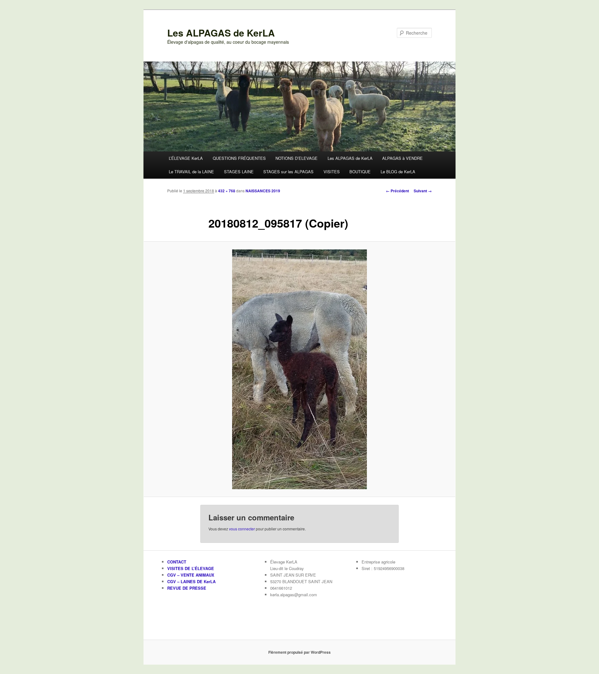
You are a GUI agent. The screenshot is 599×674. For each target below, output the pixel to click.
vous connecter (242, 528)
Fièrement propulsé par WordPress (299, 652)
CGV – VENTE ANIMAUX (190, 575)
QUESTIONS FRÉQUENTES (239, 158)
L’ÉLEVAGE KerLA (186, 158)
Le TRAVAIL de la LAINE (191, 172)
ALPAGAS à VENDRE (402, 158)
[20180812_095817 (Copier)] (299, 369)
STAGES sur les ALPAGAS (288, 172)
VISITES (332, 172)
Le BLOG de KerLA (398, 172)
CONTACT (176, 562)
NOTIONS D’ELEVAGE (296, 158)
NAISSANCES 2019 (263, 191)
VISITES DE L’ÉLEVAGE (190, 568)
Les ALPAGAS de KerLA (221, 32)
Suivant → (423, 191)
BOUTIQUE (360, 172)
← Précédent (397, 191)
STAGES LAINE (239, 172)
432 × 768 (226, 191)
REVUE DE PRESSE (186, 588)
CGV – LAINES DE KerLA (191, 581)
